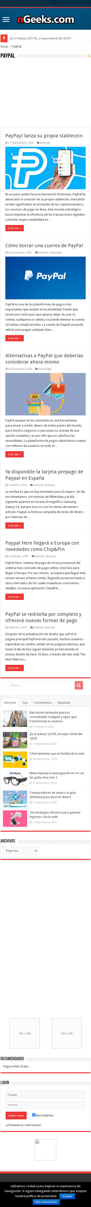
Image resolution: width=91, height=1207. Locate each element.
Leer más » (14, 228)
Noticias (50, 485)
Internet (45, 142)
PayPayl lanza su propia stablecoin (44, 136)
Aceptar (67, 1196)
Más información (46, 1202)
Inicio (4, 46)
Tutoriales (56, 252)
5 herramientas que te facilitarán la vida (57, 753)
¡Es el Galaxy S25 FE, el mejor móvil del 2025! (40, 38)
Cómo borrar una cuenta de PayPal (44, 245)
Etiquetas (64, 702)
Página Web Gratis (15, 1066)
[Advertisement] (36, 93)
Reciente (10, 702)
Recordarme (44, 1115)
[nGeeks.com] (45, 18)
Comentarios (43, 702)
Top (25, 702)
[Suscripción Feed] (89, 56)
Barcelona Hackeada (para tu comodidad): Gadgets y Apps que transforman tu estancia (53, 717)
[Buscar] (79, 685)
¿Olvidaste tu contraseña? (23, 1125)
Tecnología (44, 369)
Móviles (39, 556)
